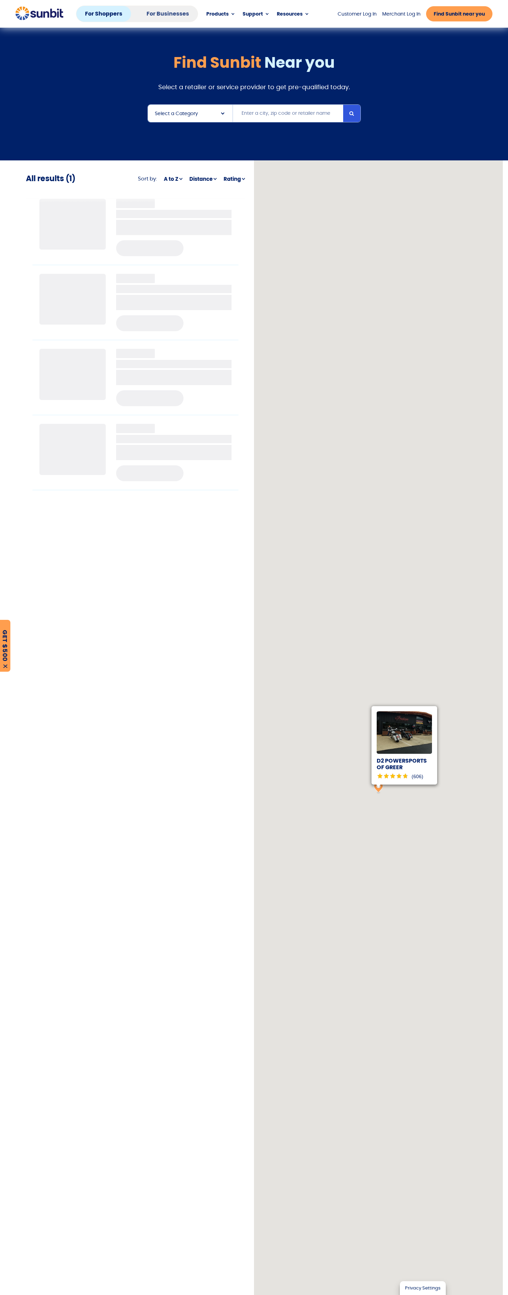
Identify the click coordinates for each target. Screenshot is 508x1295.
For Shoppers (103, 14)
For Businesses (168, 14)
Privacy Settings (423, 1288)
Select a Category (176, 113)
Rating (232, 179)
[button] (378, 787)
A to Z (171, 179)
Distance (201, 179)
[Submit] (351, 113)
